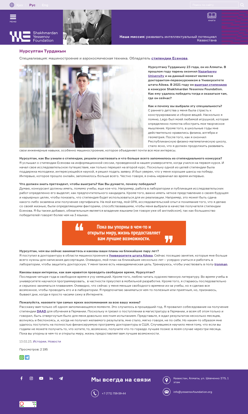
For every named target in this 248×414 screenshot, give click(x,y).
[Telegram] (27, 357)
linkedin (51, 378)
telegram (61, 378)
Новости (54, 341)
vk (31, 378)
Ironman (220, 264)
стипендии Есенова (169, 58)
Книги (211, 20)
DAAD (41, 311)
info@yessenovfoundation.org (192, 391)
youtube (41, 378)
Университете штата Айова (131, 255)
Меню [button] (13, 21)
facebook (21, 378)
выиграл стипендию (211, 84)
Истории (39, 341)
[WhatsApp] (21, 357)
